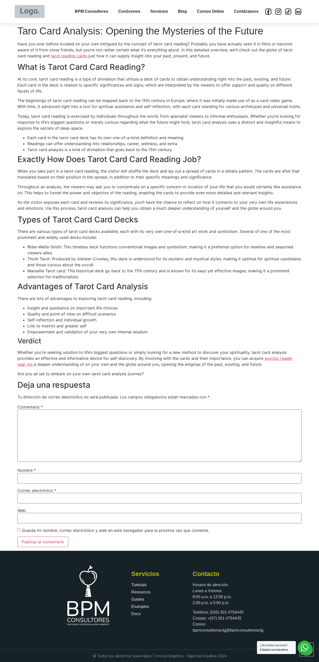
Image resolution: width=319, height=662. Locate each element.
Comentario (30, 407)
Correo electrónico (36, 490)
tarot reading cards (69, 55)
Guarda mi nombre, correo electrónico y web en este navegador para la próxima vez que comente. (115, 530)
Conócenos (129, 11)
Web (21, 510)
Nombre (26, 470)
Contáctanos (246, 11)
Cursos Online (210, 11)
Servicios (159, 11)
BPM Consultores (91, 11)
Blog (182, 11)
